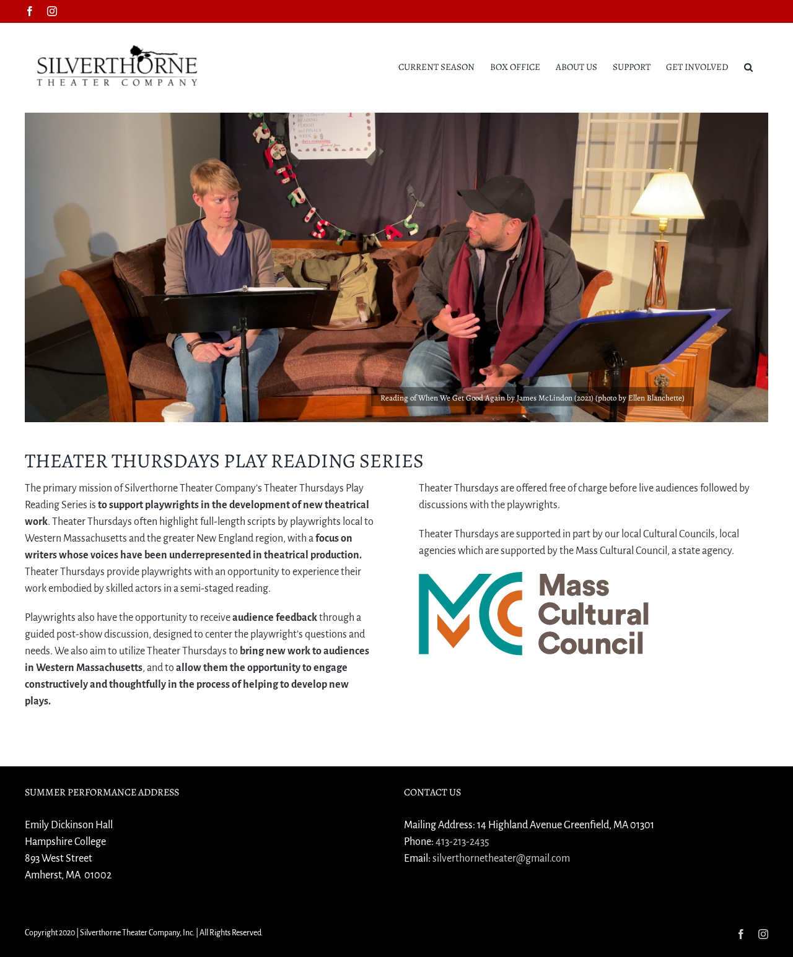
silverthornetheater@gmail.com (501, 858)
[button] (748, 66)
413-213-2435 (462, 841)
